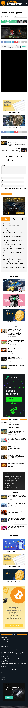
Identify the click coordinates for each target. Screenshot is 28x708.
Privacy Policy (4, 637)
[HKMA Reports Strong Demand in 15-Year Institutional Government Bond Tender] (4, 440)
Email (2, 180)
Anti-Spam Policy (5, 646)
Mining (2, 675)
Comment (3, 165)
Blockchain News (14, 427)
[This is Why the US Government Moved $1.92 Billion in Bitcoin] (4, 528)
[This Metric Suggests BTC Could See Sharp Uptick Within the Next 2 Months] (4, 520)
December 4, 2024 (12, 442)
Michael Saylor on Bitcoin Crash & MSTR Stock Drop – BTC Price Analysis (16, 350)
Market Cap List (4, 672)
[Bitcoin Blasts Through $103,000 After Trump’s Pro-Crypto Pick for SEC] (4, 367)
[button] (26, 3)
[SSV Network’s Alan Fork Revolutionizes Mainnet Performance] (4, 448)
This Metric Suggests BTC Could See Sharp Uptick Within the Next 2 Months (17, 519)
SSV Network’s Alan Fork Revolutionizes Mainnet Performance (14, 448)
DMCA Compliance (5, 644)
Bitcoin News (14, 492)
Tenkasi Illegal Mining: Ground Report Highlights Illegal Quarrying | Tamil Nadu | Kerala (13, 232)
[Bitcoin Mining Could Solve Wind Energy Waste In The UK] (4, 505)
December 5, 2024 (12, 361)
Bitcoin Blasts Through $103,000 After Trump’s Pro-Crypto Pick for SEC (17, 367)
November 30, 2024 (13, 467)
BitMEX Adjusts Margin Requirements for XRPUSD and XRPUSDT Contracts (16, 456)
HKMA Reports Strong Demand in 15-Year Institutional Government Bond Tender (17, 440)
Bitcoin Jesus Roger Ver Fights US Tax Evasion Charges (16, 511)
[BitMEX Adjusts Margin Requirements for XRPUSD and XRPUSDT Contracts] (4, 457)
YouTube (13, 96)
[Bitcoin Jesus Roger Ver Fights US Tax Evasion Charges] (4, 512)
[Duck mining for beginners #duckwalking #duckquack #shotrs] (4, 359)
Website (3, 184)
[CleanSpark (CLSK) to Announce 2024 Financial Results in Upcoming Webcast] (4, 465)
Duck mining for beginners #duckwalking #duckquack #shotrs (15, 358)
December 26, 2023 (7, 16)
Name (3, 176)
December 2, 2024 (12, 459)
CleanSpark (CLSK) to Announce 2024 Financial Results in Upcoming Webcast (17, 465)
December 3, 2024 (12, 451)
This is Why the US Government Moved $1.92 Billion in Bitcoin (16, 527)
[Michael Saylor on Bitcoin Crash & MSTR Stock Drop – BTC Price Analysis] (4, 350)
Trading (3, 677)
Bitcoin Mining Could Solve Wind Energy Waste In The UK (16, 504)
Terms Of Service (5, 639)
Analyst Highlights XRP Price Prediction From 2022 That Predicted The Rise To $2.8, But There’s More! (13, 263)
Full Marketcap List (14, 424)
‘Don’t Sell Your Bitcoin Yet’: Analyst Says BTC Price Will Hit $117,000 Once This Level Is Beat (13, 254)
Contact (3, 679)
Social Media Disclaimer (6, 641)
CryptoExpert (15, 16)
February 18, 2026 (12, 336)
